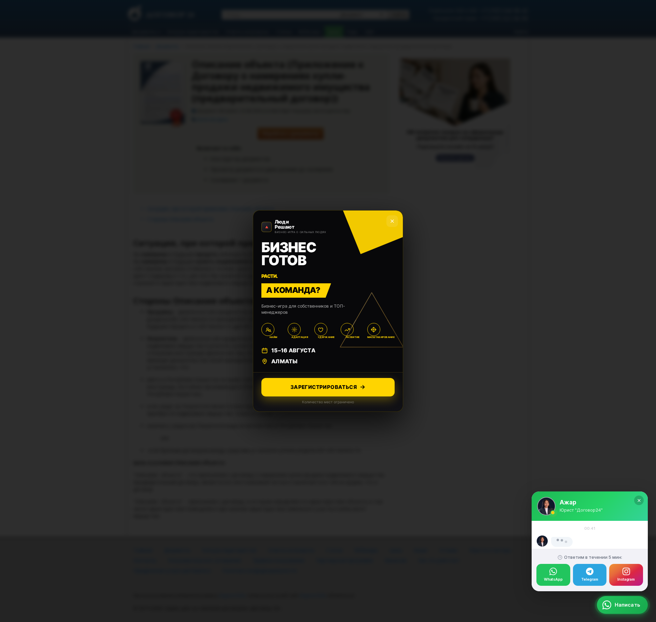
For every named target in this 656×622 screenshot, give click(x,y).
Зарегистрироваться (323, 387)
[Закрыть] (639, 469)
